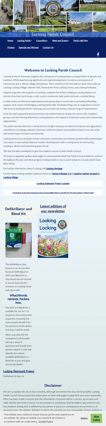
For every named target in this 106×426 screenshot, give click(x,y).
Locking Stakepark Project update (53, 183)
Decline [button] (84, 418)
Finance (10, 47)
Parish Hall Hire (80, 40)
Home (10, 40)
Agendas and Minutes (29, 47)
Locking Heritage (54, 168)
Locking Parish (24, 40)
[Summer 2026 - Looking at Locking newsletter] (53, 236)
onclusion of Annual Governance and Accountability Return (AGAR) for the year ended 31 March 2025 (54, 193)
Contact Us (48, 47)
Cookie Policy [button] (46, 421)
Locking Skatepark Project (18, 371)
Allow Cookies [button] (96, 418)
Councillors (41, 40)
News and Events (60, 40)
